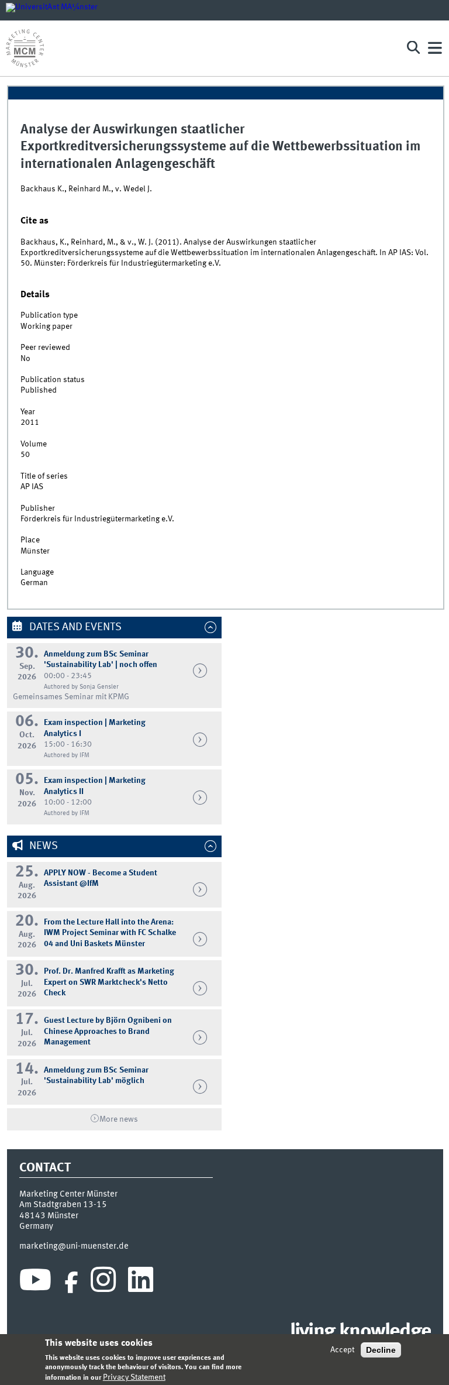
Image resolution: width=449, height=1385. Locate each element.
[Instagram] (103, 1282)
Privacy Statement (134, 1377)
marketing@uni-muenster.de (74, 1246)
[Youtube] (35, 1282)
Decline (381, 1350)
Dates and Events (74, 627)
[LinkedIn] (140, 1282)
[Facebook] (71, 1282)
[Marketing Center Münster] (197, 48)
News (42, 846)
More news (118, 1119)
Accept (342, 1350)
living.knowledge (360, 1332)
